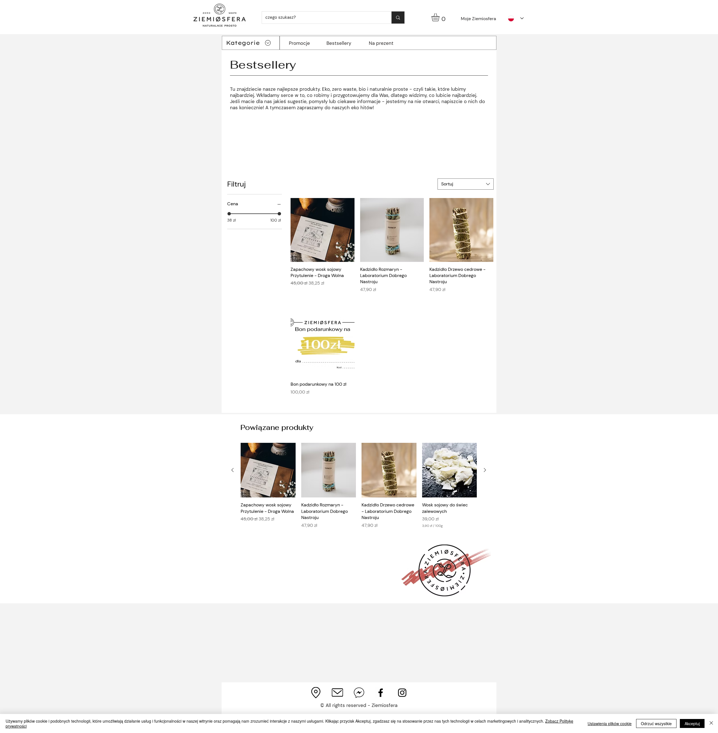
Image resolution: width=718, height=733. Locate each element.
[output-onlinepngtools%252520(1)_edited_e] (337, 692)
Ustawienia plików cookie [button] (610, 723)
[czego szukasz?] (397, 17)
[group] (358, 489)
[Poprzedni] (232, 470)
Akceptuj (692, 723)
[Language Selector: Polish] (516, 18)
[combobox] (466, 184)
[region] (250, 128)
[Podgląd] (323, 230)
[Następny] (485, 470)
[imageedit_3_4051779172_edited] (315, 692)
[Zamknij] (711, 723)
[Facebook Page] (380, 692)
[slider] (229, 213)
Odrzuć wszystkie (656, 723)
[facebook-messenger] (359, 692)
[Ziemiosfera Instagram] (402, 692)
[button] (440, 17)
